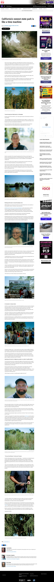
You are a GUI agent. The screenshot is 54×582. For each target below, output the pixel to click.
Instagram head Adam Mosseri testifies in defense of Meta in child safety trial (46, 143)
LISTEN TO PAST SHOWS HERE (46, 219)
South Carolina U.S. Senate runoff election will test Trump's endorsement (46, 147)
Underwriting (34, 8)
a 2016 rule (26, 416)
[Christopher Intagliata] (3, 557)
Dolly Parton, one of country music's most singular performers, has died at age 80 (46, 150)
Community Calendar (14, 8)
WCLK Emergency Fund (46, 260)
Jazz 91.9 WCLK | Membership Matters (27, 10)
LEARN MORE (46, 237)
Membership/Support (27, 8)
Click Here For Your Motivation (46, 58)
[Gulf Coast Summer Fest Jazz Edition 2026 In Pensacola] (46, 68)
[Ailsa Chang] (3, 564)
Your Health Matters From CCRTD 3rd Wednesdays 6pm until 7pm (46, 102)
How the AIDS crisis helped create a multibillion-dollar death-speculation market (45, 174)
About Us (44, 8)
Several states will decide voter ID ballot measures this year (46, 170)
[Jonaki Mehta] (3, 550)
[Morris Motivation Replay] (46, 42)
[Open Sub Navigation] (9, 8)
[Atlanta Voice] (46, 188)
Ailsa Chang (16, 25)
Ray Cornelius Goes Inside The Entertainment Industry (46, 214)
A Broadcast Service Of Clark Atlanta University (24, 574)
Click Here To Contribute (46, 262)
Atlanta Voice (46, 194)
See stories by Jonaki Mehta (11, 551)
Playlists (7, 8)
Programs (2, 8)
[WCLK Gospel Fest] (46, 22)
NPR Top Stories (6, 541)
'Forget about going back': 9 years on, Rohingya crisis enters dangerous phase (46, 166)
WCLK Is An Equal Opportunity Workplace (23, 576)
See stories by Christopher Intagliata (12, 558)
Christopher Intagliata (11, 25)
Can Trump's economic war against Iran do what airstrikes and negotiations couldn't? (46, 179)
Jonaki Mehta (6, 25)
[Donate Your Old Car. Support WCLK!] (46, 227)
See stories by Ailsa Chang (11, 566)
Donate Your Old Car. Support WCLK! (45, 235)
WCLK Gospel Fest (46, 30)
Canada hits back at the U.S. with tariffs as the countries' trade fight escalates (46, 163)
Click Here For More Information (45, 82)
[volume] (4, 6)
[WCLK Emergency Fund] (46, 250)
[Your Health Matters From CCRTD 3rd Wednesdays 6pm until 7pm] (46, 92)
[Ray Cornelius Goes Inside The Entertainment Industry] (46, 205)
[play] (2, 6)
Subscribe (40, 8)
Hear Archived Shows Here (46, 113)
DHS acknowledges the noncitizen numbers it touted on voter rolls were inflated (45, 154)
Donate (51, 2)
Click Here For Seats (46, 32)
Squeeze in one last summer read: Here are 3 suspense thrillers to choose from (46, 159)
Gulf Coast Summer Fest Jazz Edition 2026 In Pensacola (46, 78)
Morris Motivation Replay (46, 51)
